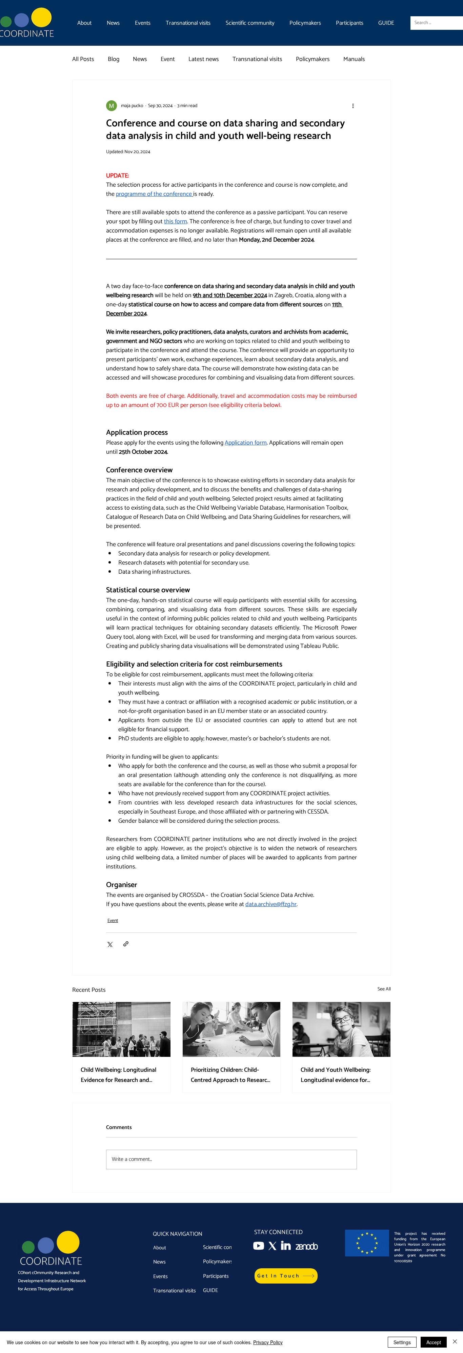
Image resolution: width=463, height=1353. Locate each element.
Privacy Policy (268, 1342)
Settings (402, 1342)
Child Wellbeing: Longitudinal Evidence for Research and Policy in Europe (118, 1075)
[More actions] (353, 106)
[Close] (455, 1342)
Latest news (203, 59)
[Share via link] (126, 944)
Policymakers (313, 59)
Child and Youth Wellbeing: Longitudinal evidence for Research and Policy (335, 1075)
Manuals (354, 59)
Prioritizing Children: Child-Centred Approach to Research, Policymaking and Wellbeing (231, 1075)
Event (168, 59)
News (140, 59)
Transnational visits (257, 59)
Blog (113, 59)
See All (384, 989)
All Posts (83, 59)
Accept (433, 1342)
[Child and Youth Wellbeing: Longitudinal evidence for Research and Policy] (341, 1029)
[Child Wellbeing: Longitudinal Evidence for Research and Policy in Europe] (121, 1029)
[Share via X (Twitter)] (109, 944)
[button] (286, 1276)
